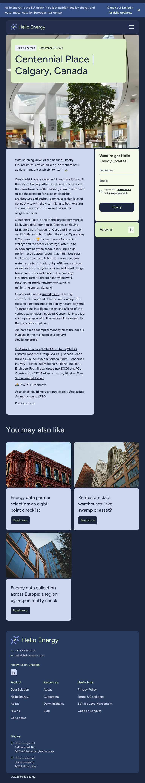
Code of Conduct (89, 711)
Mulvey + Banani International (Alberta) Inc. (44, 364)
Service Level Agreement (95, 703)
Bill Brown (37, 378)
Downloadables (54, 703)
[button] (130, 27)
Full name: (106, 170)
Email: (103, 180)
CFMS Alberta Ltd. (46, 373)
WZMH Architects (53, 349)
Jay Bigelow (68, 373)
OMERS (72, 349)
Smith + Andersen (71, 359)
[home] (28, 27)
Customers (51, 696)
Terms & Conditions (91, 696)
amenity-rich (50, 294)
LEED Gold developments (32, 224)
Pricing (15, 711)
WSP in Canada (48, 359)
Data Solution (20, 689)
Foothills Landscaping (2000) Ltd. (52, 368)
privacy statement (117, 193)
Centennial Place (26, 179)
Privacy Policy (87, 689)
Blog (47, 711)
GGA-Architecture (28, 349)
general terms (124, 189)
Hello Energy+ (20, 696)
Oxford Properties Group (32, 354)
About (15, 703)
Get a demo (18, 718)
